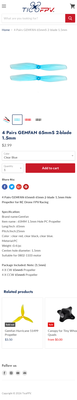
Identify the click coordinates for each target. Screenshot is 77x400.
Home (6, 29)
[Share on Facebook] (4, 187)
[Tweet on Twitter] (12, 187)
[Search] (70, 18)
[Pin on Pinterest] (26, 187)
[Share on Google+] (19, 187)
